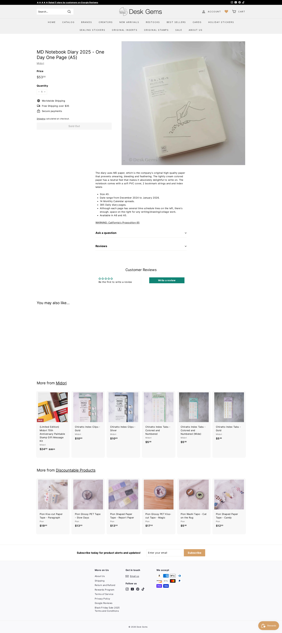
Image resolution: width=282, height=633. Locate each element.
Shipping (41, 119)
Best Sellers (176, 22)
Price (40, 71)
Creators (106, 22)
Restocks (153, 22)
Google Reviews (104, 603)
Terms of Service (104, 594)
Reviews (101, 246)
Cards (197, 22)
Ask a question (106, 233)
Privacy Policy (102, 598)
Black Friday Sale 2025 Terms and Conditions (107, 609)
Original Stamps (156, 30)
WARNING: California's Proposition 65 (117, 222)
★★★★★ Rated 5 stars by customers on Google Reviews (67, 2)
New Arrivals (129, 22)
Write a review (167, 280)
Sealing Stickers (92, 30)
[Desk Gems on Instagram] (127, 589)
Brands (86, 22)
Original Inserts (124, 30)
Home (52, 22)
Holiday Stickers (221, 22)
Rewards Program (104, 589)
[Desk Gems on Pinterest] (137, 589)
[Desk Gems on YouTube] (132, 589)
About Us (195, 30)
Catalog (68, 22)
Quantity (42, 85)
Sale (178, 30)
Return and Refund (105, 585)
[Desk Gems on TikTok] (143, 589)
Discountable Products (75, 470)
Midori (40, 63)
